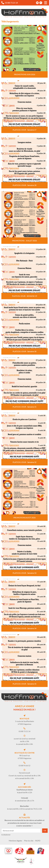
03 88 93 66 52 (24, 765)
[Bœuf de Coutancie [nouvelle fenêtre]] (30, 850)
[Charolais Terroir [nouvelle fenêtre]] (40, 850)
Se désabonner (5, 835)
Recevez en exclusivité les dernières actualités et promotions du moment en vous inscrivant (24, 823)
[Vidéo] (37, 2)
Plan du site (28, 841)
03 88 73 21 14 (24, 731)
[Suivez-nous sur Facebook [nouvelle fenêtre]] (40, 2)
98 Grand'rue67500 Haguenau (24, 756)
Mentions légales (15, 841)
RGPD (37, 841)
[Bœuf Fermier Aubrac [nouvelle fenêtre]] (20, 860)
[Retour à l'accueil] (24, 12)
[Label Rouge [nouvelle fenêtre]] (19, 850)
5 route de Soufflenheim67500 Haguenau (24, 722)
